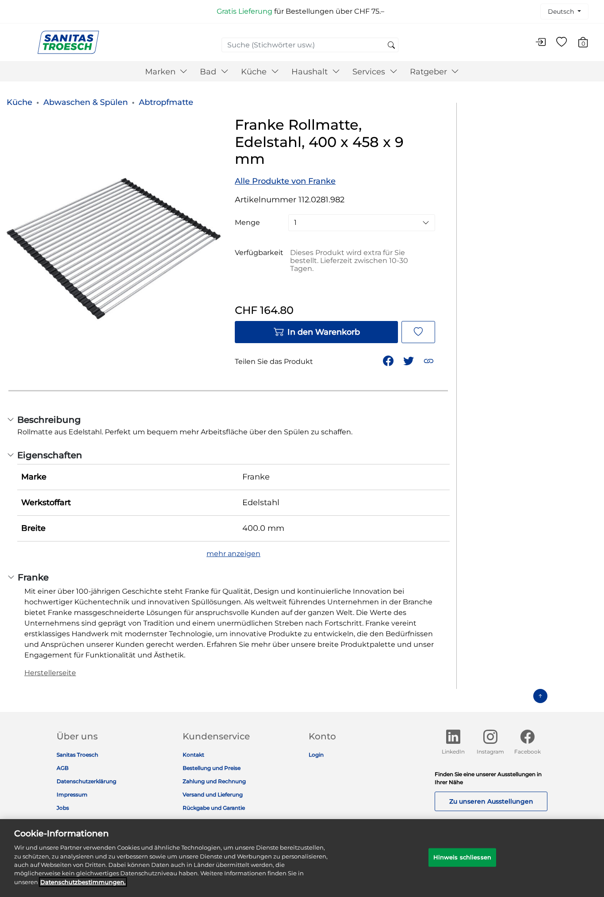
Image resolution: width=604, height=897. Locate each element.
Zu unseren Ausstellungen (491, 801)
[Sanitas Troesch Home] (68, 42)
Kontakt (193, 754)
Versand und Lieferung (213, 794)
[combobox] (310, 45)
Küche (19, 102)
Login (316, 754)
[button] (429, 360)
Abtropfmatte (166, 102)
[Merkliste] (561, 42)
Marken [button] (161, 72)
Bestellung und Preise (212, 768)
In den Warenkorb (323, 332)
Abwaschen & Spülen (85, 102)
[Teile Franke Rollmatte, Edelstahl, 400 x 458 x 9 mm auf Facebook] (389, 360)
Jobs (63, 807)
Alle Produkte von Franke (285, 181)
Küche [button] (255, 72)
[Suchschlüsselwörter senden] (391, 45)
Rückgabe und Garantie (214, 807)
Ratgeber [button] (429, 72)
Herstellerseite (50, 673)
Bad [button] (209, 72)
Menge (247, 223)
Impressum (72, 794)
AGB (63, 768)
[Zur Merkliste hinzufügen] (418, 332)
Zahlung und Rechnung (214, 781)
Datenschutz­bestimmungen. (83, 881)
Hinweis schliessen (462, 857)
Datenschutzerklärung (86, 781)
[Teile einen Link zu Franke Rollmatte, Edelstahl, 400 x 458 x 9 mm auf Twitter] (409, 360)
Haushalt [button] (310, 72)
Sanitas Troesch (77, 754)
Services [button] (369, 72)
